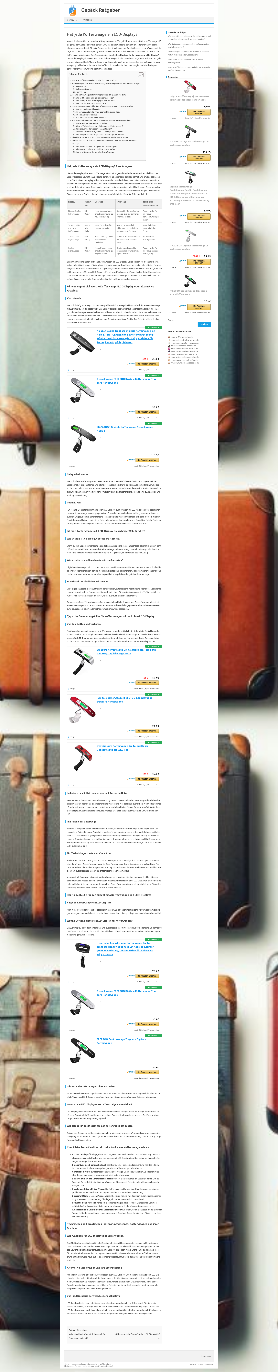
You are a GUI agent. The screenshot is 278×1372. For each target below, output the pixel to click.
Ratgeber (87, 20)
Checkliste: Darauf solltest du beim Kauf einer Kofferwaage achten (100, 137)
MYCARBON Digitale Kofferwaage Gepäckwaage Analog (189, 143)
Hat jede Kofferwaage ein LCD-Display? (91, 123)
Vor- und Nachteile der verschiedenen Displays (95, 152)
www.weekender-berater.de (183, 346)
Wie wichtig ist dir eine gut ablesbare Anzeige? (95, 98)
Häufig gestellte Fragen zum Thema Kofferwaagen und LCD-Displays (101, 120)
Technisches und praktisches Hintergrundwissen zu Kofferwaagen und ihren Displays (104, 142)
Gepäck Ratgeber (100, 10)
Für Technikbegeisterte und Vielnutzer (91, 118)
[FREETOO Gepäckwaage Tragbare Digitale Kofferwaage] (190, 281)
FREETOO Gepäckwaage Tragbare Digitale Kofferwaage (189, 293)
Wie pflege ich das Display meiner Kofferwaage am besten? (100, 134)
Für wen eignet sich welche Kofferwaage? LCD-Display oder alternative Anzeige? (106, 83)
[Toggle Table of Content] (139, 74)
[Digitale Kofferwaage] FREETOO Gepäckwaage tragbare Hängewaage (189, 98)
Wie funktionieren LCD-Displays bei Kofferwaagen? (96, 146)
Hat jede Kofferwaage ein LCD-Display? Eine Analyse (94, 80)
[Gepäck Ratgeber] (71, 15)
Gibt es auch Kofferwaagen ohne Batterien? (94, 129)
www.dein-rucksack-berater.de (184, 348)
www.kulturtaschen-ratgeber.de (185, 357)
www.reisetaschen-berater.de (184, 354)
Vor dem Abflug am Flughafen (88, 109)
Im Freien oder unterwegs (86, 115)
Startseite (72, 20)
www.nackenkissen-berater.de (184, 360)
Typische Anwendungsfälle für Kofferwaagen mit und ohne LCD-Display (102, 106)
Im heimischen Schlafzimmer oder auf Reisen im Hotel (98, 112)
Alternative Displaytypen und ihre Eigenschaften (95, 149)
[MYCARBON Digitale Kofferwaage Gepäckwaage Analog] (190, 131)
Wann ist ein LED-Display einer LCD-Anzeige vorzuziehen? (99, 132)
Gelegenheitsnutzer (84, 89)
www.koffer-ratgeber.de (182, 337)
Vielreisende (81, 86)
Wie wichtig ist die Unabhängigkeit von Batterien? (96, 101)
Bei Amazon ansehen (147, 364)
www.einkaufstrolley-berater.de (185, 340)
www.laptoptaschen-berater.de (184, 351)
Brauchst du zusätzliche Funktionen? (91, 103)
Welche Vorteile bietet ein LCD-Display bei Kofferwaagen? (99, 126)
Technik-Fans (81, 92)
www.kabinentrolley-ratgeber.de (185, 343)
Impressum (206, 1356)
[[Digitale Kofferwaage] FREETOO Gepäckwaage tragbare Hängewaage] (190, 86)
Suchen (171, 320)
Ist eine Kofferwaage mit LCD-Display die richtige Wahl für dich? (99, 95)
